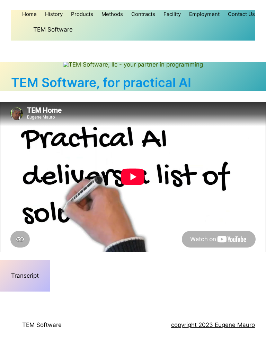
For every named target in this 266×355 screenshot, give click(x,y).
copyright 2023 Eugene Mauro (213, 324)
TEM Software (53, 29)
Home (29, 14)
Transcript (25, 275)
